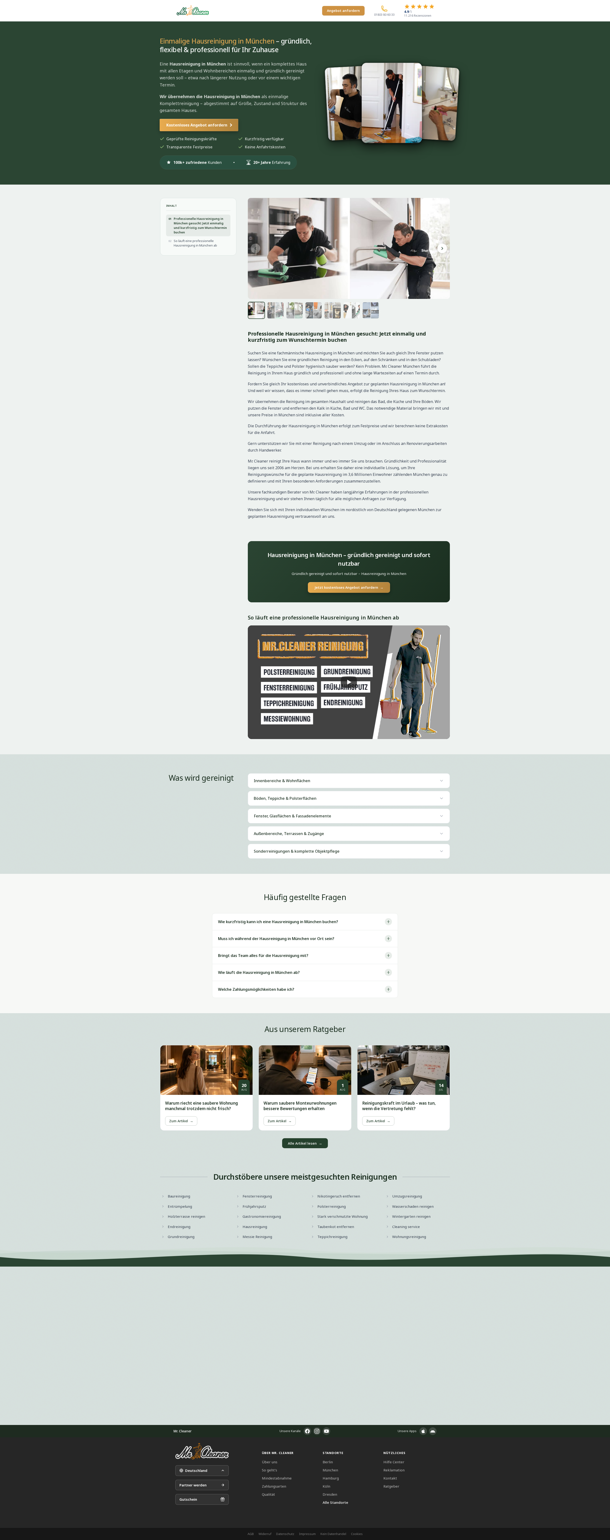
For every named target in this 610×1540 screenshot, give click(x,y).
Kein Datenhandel (333, 1534)
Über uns (269, 1461)
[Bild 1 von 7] (256, 310)
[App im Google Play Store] (433, 1431)
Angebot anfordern (343, 10)
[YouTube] (326, 1431)
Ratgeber (391, 1486)
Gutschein (188, 1499)
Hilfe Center (393, 1461)
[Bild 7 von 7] (370, 310)
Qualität (268, 1494)
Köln (326, 1486)
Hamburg (331, 1478)
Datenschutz (285, 1534)
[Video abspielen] (349, 682)
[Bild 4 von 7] (313, 310)
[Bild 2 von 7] (275, 310)
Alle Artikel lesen (305, 1143)
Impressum (307, 1534)
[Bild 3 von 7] (294, 310)
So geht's (269, 1470)
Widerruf (265, 1534)
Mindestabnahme (277, 1478)
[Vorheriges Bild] (255, 248)
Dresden (330, 1494)
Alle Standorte (335, 1502)
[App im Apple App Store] (423, 1431)
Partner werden (193, 1485)
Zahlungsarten (274, 1486)
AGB (251, 1534)
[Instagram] (317, 1431)
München (330, 1470)
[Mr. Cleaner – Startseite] (202, 1451)
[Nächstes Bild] (442, 248)
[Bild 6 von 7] (351, 310)
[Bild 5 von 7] (332, 310)
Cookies (357, 1534)
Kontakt (390, 1478)
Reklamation (394, 1470)
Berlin (328, 1461)
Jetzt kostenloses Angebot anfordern (349, 587)
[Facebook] (307, 1431)
